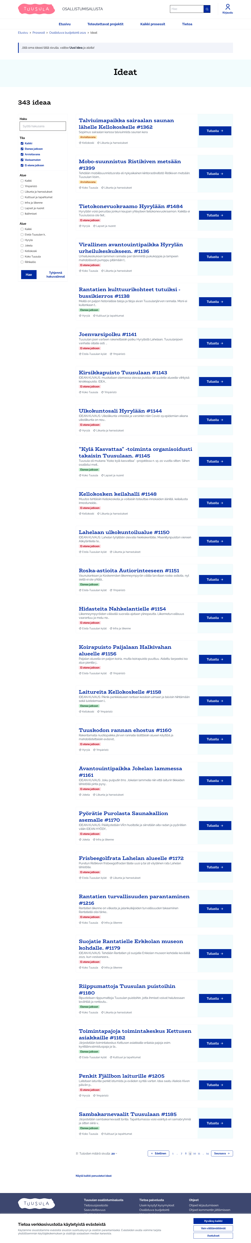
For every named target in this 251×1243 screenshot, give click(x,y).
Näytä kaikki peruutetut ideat (94, 1175)
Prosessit (39, 32)
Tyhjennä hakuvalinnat (55, 274)
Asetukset (213, 1235)
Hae (29, 275)
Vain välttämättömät (213, 1228)
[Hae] (207, 9)
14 (207, 1153)
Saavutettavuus (94, 1210)
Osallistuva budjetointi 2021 (67, 32)
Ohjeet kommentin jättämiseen (209, 1210)
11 (199, 1153)
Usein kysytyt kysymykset (156, 1205)
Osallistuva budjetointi (154, 1210)
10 (194, 1153)
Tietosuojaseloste (96, 1205)
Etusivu (23, 32)
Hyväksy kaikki (213, 1221)
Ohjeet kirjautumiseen (203, 1205)
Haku (23, 119)
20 (113, 1153)
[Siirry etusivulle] (48, 1203)
